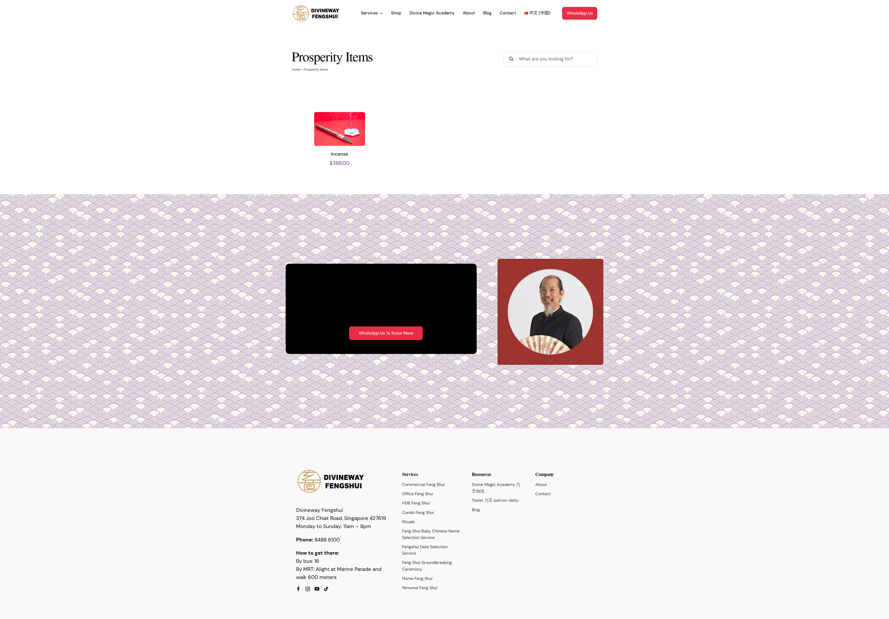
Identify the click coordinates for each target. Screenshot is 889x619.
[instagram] (307, 589)
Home (296, 69)
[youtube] (317, 589)
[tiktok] (326, 589)
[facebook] (298, 589)
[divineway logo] (316, 6)
